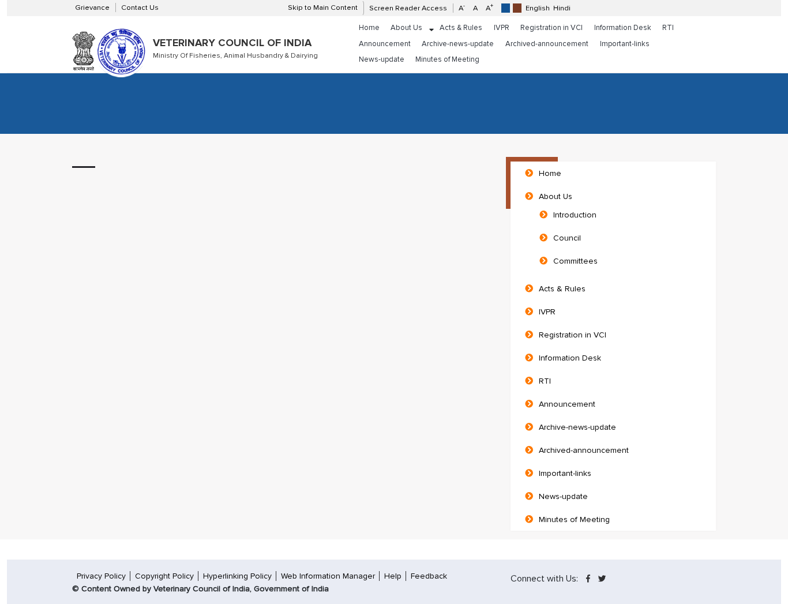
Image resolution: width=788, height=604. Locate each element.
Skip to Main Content (323, 7)
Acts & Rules (461, 27)
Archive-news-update (458, 43)
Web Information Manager (328, 576)
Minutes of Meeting (447, 59)
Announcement (385, 43)
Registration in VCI (551, 27)
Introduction (574, 215)
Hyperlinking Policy (237, 576)
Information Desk (622, 27)
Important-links (625, 43)
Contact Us (140, 7)
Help (392, 576)
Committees (575, 261)
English (538, 8)
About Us (406, 27)
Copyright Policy (164, 576)
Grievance (92, 7)
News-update (381, 59)
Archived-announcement (546, 43)
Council (567, 238)
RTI (668, 27)
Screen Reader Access (408, 8)
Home (369, 27)
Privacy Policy (101, 576)
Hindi (562, 8)
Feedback (429, 576)
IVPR (501, 27)
